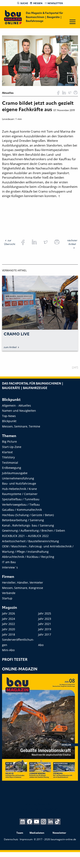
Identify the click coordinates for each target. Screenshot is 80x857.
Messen (37, 3)
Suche (24, 3)
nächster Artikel (72, 242)
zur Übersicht (9, 242)
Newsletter (55, 3)
